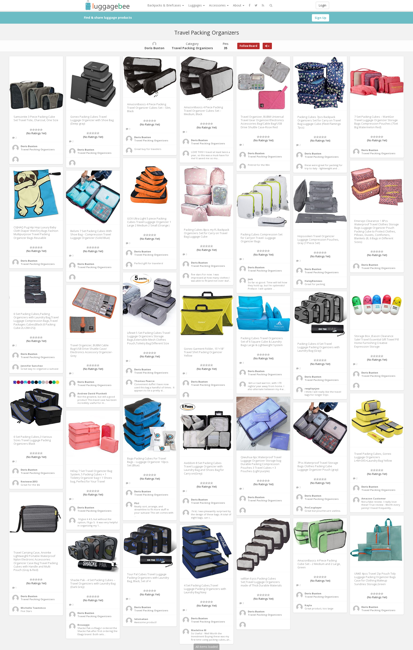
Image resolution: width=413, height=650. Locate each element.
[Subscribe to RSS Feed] (263, 5)
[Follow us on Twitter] (256, 5)
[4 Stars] (38, 129)
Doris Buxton (29, 146)
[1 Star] (31, 129)
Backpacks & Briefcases (164, 5)
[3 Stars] (36, 129)
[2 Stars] (33, 129)
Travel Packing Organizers (38, 149)
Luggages (195, 5)
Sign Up (320, 18)
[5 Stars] (41, 129)
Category (192, 46)
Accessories (218, 5)
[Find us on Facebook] (250, 5)
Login (322, 5)
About (237, 5)
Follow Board (248, 46)
